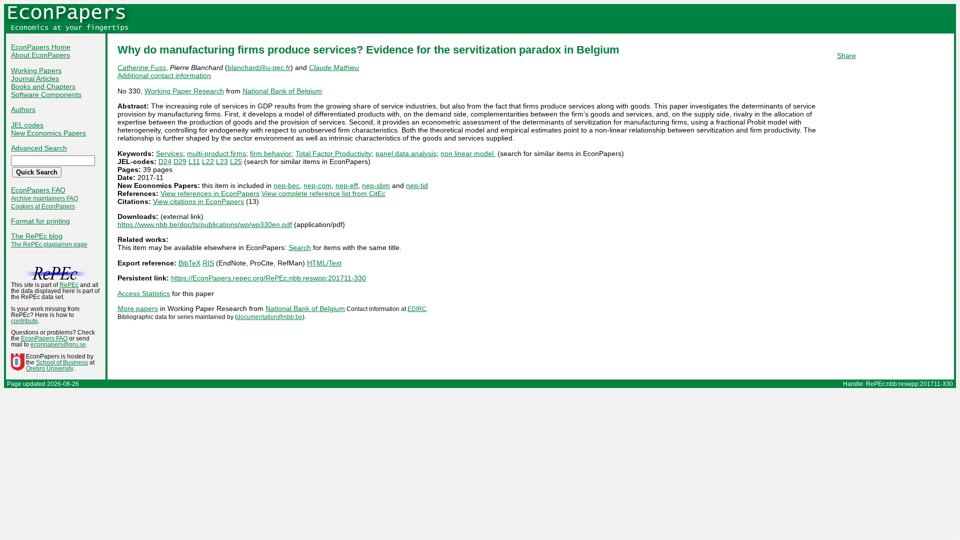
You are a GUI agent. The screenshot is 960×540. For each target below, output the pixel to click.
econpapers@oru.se (58, 345)
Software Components (46, 94)
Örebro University (49, 369)
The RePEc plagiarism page (49, 245)
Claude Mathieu (334, 68)
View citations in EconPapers (198, 202)
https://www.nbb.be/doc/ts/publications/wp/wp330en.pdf (205, 224)
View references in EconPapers (210, 194)
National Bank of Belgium (282, 91)
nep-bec (287, 186)
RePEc (69, 285)
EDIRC (417, 309)
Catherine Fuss (142, 68)
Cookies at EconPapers (43, 207)
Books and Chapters (43, 86)
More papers (138, 308)
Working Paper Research (184, 91)
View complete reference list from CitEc (324, 194)
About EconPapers (40, 55)
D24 (165, 162)
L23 (222, 162)
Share (846, 56)
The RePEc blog (36, 236)
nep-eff (347, 186)
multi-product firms (216, 154)
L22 (208, 162)
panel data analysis (406, 154)
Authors (23, 110)
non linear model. (468, 154)
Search (299, 248)
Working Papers (36, 70)
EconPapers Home (40, 47)
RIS (208, 263)
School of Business (62, 363)
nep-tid (417, 186)
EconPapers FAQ (38, 190)
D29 (180, 162)
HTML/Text (324, 263)
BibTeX (189, 263)
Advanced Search (39, 148)
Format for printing (40, 221)
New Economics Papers (48, 133)
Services (169, 154)
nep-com (318, 186)
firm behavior (271, 154)
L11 (194, 162)
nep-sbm (376, 186)
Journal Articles (35, 78)
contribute (24, 321)
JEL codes (27, 125)
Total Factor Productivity (334, 154)
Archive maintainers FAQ (44, 199)
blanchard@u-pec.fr (259, 68)
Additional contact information (164, 76)
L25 (236, 162)
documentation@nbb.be (269, 317)
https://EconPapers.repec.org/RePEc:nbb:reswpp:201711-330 (268, 278)
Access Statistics (144, 294)
